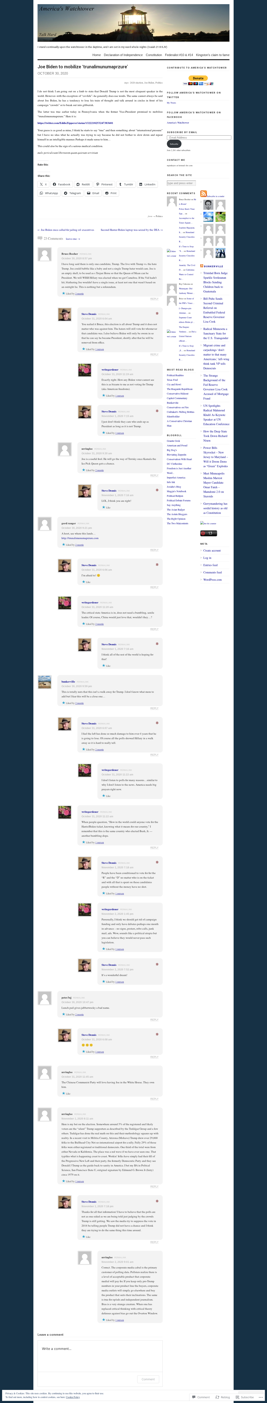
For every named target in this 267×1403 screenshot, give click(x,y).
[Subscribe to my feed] (203, 196)
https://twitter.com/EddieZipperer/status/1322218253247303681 (75, 123)
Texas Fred (172, 379)
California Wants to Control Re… (186, 274)
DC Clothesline (174, 463)
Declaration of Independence (123, 54)
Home (96, 54)
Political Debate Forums (179, 500)
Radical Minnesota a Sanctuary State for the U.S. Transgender (215, 333)
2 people (79, 293)
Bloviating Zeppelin (176, 454)
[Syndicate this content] (201, 266)
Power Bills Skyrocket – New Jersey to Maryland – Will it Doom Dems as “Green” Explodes (215, 457)
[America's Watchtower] (133, 23)
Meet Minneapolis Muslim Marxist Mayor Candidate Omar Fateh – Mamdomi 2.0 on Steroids (213, 484)
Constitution (154, 54)
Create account (212, 550)
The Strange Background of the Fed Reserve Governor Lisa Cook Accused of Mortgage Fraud (216, 386)
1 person (99, 349)
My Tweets (171, 102)
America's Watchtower (178, 122)
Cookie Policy (73, 1397)
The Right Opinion (176, 518)
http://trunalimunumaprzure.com (80, 538)
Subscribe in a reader (215, 196)
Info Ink (171, 482)
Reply (154, 298)
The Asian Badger (176, 509)
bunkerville (68, 681)
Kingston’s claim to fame (212, 54)
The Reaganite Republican (180, 389)
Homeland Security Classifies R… (187, 237)
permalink (86, 254)
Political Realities (175, 375)
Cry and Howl (174, 384)
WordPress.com (212, 580)
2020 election (136, 82)
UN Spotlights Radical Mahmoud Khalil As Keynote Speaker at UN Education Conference (216, 415)
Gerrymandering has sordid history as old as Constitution (215, 508)
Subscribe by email (182, 132)
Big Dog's (172, 450)
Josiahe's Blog (174, 486)
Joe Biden (149, 82)
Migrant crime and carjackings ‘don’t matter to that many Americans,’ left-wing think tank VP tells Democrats (216, 356)
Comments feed (212, 572)
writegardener (110, 369)
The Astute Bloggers (177, 514)
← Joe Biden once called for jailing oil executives (66, 230)
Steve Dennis (89, 314)
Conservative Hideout (177, 393)
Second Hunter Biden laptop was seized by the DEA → (132, 230)
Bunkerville (172, 402)
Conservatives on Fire (178, 407)
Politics (159, 82)
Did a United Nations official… (187, 336)
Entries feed (210, 565)
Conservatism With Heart (179, 459)
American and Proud (177, 445)
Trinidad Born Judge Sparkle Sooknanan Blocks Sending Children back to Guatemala (215, 282)
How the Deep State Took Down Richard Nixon (215, 435)
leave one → (73, 239)
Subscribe (174, 143)
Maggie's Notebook (176, 491)
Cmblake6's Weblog (176, 411)
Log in (207, 558)
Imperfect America (176, 477)
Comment (148, 1379)
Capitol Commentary (177, 398)
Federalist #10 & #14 (179, 54)
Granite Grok (173, 440)
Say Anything (174, 505)
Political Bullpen (175, 495)
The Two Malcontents (177, 523)
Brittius (190, 411)
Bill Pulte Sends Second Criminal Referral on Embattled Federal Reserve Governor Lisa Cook (214, 310)
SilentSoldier (173, 416)
